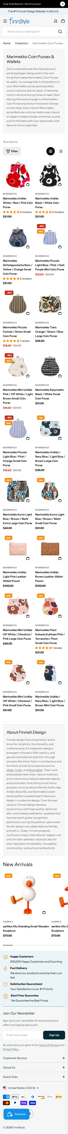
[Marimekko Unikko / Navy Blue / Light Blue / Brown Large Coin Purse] (50, 429)
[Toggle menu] (5, 21)
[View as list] (60, 151)
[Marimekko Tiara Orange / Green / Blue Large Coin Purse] (50, 304)
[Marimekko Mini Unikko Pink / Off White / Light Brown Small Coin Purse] (18, 366)
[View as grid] (50, 151)
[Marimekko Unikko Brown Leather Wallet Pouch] (50, 549)
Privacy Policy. (11, 1049)
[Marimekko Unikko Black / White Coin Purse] (50, 175)
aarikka (8, 921)
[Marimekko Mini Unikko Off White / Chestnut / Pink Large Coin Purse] (18, 607)
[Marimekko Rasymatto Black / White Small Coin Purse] (50, 366)
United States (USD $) (21, 1088)
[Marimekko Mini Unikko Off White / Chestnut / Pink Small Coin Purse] (18, 673)
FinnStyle (18, 1127)
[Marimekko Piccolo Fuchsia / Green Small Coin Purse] (18, 304)
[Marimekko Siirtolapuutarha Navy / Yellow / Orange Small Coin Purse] (18, 237)
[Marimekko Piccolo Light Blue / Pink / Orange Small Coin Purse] (18, 429)
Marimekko (10, 193)
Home (7, 43)
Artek (18, 770)
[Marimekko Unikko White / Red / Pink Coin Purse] (18, 175)
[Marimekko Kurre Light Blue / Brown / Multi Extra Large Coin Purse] (18, 491)
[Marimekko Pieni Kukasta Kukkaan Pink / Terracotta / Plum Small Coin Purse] (50, 607)
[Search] (60, 31)
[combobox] (34, 31)
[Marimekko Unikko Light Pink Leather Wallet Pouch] (18, 549)
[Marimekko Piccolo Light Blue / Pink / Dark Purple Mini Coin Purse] (50, 237)
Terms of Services (49, 1045)
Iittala (10, 770)
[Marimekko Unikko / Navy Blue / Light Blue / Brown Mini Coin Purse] (50, 673)
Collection (21, 43)
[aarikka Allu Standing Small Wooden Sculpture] (26, 895)
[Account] (55, 21)
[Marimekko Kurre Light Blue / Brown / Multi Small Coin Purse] (50, 491)
